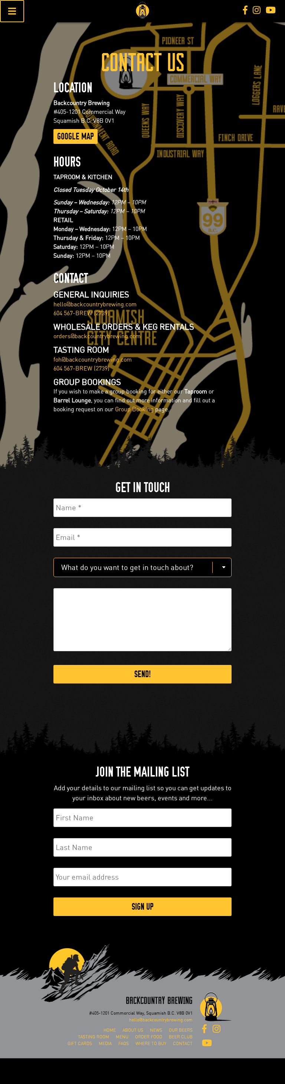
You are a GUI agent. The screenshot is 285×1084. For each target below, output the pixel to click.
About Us (132, 1030)
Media (105, 1043)
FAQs (123, 1043)
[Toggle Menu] (12, 11)
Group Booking (134, 409)
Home (110, 1030)
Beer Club (181, 1036)
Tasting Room (93, 1036)
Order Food (148, 1036)
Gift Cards (80, 1043)
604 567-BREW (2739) (81, 313)
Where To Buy (150, 1043)
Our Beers (181, 1030)
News (156, 1030)
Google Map (75, 136)
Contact (183, 1043)
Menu (122, 1036)
